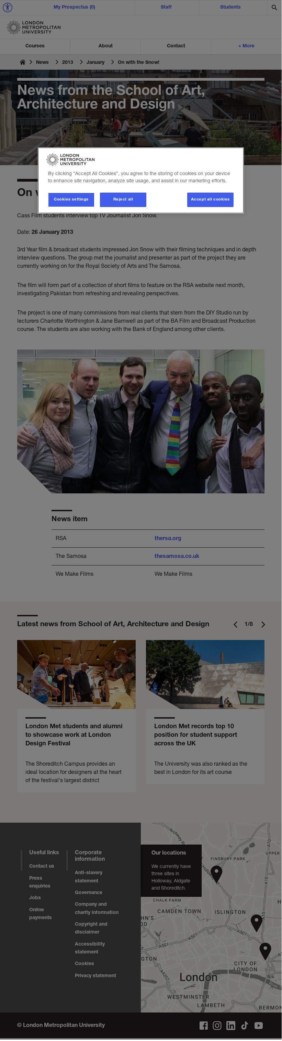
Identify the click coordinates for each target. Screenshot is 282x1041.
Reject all (123, 200)
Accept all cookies (210, 200)
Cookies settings (71, 200)
